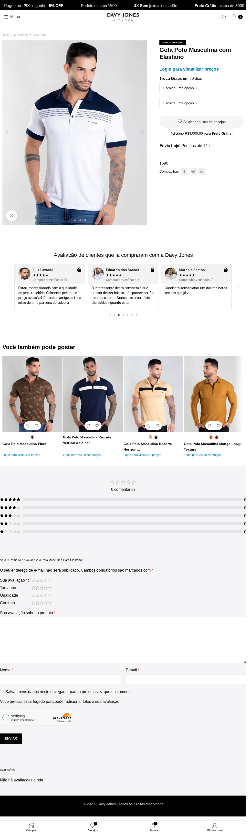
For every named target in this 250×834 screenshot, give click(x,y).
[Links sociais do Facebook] (184, 171)
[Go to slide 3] (80, 220)
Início (6, 35)
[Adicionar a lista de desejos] (36, 425)
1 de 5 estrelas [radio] (33, 580)
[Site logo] (123, 16)
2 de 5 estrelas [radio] (37, 580)
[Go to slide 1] (70, 220)
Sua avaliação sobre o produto (27, 613)
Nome (6, 670)
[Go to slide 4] (84, 220)
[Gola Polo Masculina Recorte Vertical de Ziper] (93, 394)
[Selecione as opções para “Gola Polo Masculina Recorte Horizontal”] (149, 425)
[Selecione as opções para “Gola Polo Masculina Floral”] (28, 425)
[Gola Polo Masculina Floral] (32, 394)
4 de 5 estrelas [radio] (46, 580)
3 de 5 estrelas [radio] (42, 580)
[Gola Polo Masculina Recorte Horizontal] (154, 394)
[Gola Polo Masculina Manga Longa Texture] (214, 394)
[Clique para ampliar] (11, 215)
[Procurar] (224, 17)
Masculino (21, 35)
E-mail (132, 670)
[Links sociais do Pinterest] (193, 171)
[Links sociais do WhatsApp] (202, 171)
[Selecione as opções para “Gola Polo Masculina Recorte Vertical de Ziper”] (88, 425)
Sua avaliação (13, 580)
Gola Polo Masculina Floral (24, 444)
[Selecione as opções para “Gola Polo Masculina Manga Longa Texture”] (209, 425)
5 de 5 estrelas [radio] (50, 580)
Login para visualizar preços (189, 69)
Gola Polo (39, 35)
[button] (7, 132)
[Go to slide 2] (75, 220)
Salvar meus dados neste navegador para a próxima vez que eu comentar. (69, 692)
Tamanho (8, 588)
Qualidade (9, 595)
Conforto (7, 603)
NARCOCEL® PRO (172, 42)
